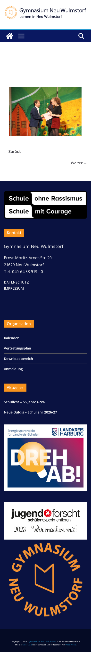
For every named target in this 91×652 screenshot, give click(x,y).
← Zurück (12, 151)
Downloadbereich (18, 358)
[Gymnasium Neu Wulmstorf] (10, 36)
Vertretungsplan (17, 348)
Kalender (11, 338)
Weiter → (79, 162)
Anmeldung (13, 369)
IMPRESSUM (14, 288)
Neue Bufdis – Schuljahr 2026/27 (30, 412)
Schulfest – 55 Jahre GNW (24, 402)
